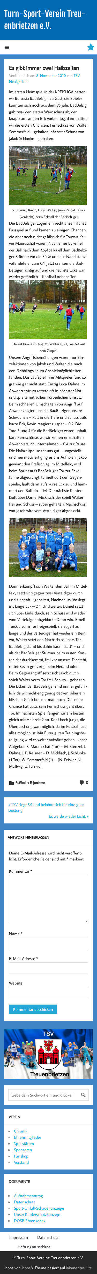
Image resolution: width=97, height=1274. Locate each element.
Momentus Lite (79, 1267)
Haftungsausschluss (34, 1246)
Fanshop (21, 1156)
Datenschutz (24, 1201)
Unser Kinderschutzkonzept (37, 1214)
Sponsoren (23, 1149)
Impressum (18, 1237)
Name (16, 933)
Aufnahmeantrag (28, 1195)
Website (16, 983)
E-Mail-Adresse (23, 958)
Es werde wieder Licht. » (69, 816)
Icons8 (27, 1267)
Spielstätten (24, 1143)
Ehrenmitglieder (27, 1137)
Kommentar (20, 871)
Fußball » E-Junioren (30, 782)
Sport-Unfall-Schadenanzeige (39, 1208)
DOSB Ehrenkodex (29, 1220)
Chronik (20, 1131)
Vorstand (21, 1162)
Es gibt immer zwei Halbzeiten (44, 67)
